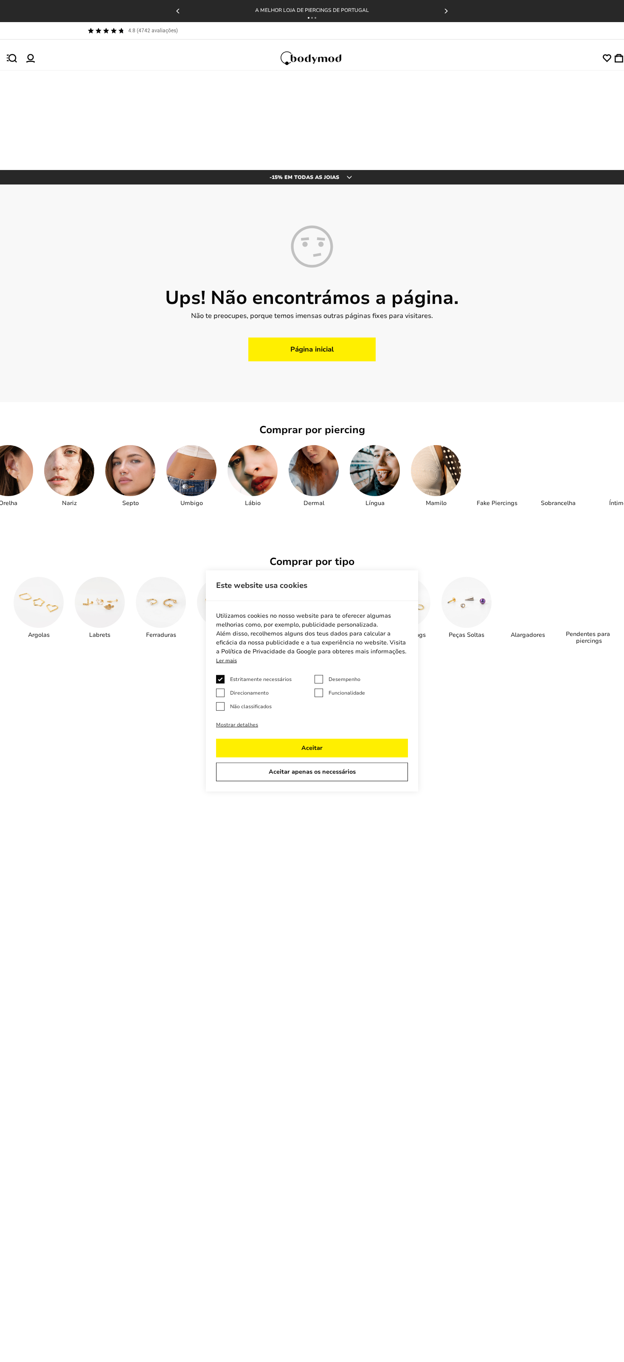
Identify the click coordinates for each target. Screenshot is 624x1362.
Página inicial (312, 349)
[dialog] (312, 681)
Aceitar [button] (312, 748)
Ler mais (226, 660)
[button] (308, 18)
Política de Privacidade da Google (268, 651)
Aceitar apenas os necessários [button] (312, 772)
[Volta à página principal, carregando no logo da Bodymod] (319, 58)
